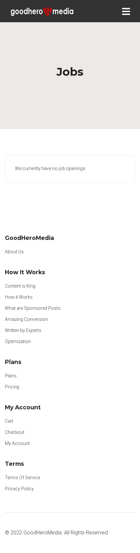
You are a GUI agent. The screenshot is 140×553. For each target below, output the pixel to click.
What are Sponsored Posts (33, 308)
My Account (17, 443)
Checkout (14, 432)
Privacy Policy (19, 488)
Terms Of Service (22, 477)
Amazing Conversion (26, 319)
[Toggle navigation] (127, 11)
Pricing (12, 386)
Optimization (18, 341)
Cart (9, 421)
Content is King (20, 286)
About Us (14, 251)
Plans (11, 375)
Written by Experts (23, 330)
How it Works (19, 297)
